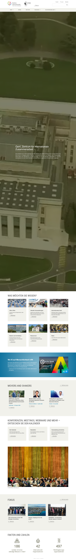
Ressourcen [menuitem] (37, 9)
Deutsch (66, 1)
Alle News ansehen (65, 385)
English (57, 1)
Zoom (66, 485)
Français (61, 1)
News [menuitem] (11, 9)
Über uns (37, 5)
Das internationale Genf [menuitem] (50, 9)
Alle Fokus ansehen (65, 499)
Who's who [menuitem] (28, 9)
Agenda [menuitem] (19, 9)
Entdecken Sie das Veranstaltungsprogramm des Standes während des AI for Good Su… (22, 369)
